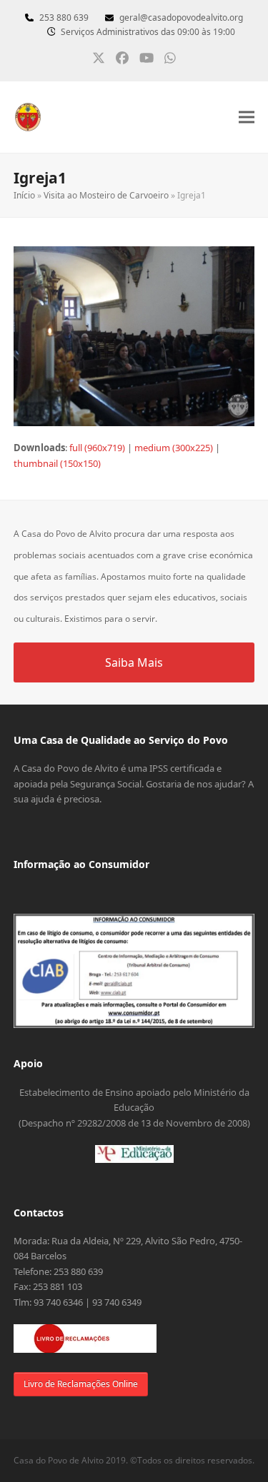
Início (24, 195)
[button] (246, 117)
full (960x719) (97, 447)
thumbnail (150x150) (57, 463)
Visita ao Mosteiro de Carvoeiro (106, 195)
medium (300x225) (173, 447)
